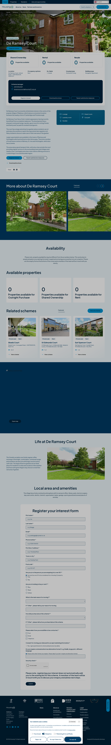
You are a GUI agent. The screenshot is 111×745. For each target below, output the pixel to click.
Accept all (73, 739)
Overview (73, 721)
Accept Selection (55, 739)
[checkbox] (35, 734)
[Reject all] (79, 721)
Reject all (38, 739)
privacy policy (71, 730)
